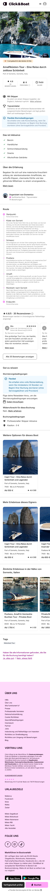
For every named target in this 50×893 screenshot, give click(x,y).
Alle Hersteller (10, 828)
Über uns (8, 703)
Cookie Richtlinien (12, 717)
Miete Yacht (9, 825)
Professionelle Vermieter (14, 711)
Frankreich (9, 799)
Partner (8, 726)
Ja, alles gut (8, 658)
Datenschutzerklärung (13, 714)
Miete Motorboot (11, 817)
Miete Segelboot (11, 814)
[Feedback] (4, 15)
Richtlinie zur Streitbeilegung (16, 734)
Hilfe (6, 700)
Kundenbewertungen (13, 775)
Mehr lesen (8, 186)
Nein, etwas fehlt (24, 658)
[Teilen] (46, 15)
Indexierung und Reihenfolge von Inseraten (22, 732)
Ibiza (7, 802)
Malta (7, 805)
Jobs (7, 729)
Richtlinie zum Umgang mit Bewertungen (21, 737)
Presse (7, 708)
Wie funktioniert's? (12, 706)
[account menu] (44, 4)
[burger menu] (40, 4)
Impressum (9, 723)
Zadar (7, 807)
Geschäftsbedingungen (14, 720)
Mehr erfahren (14, 411)
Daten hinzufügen (15, 402)
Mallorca (8, 796)
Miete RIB (8, 822)
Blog (6, 740)
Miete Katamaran (11, 819)
